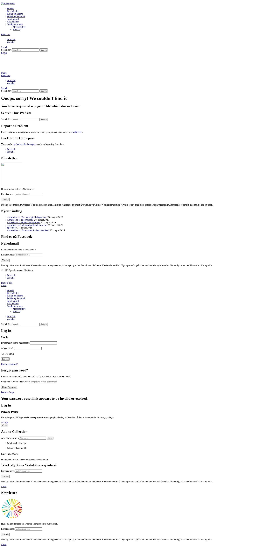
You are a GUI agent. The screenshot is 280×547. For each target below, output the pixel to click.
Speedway (12, 227)
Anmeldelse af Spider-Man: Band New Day (27, 225)
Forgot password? (9, 364)
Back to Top (7, 283)
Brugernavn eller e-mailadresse (15, 343)
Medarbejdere (19, 27)
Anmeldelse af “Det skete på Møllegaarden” (27, 217)
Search (44, 50)
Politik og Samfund (16, 16)
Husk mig (9, 354)
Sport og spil (13, 19)
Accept (4, 422)
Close (3, 285)
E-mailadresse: (8, 194)
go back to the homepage (25, 144)
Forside (10, 8)
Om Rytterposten (15, 24)
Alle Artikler (13, 21)
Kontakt (16, 29)
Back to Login (7, 392)
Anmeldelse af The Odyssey (20, 220)
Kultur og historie (15, 14)
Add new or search (10, 438)
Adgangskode (7, 348)
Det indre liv (13, 11)
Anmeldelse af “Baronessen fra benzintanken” (28, 230)
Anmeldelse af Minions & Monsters (23, 222)
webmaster (77, 132)
